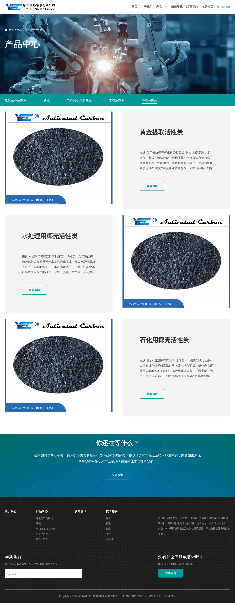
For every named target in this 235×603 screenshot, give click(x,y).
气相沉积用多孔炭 (79, 100)
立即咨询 (117, 474)
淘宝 (108, 534)
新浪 (108, 528)
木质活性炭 (116, 100)
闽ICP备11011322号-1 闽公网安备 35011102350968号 (148, 596)
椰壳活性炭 (36, 29)
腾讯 (108, 523)
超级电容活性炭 (15, 100)
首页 (134, 6)
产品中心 (162, 6)
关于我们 (147, 6)
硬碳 (47, 100)
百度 (108, 518)
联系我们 (192, 6)
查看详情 (152, 186)
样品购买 (207, 6)
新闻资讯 (177, 6)
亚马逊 (109, 539)
